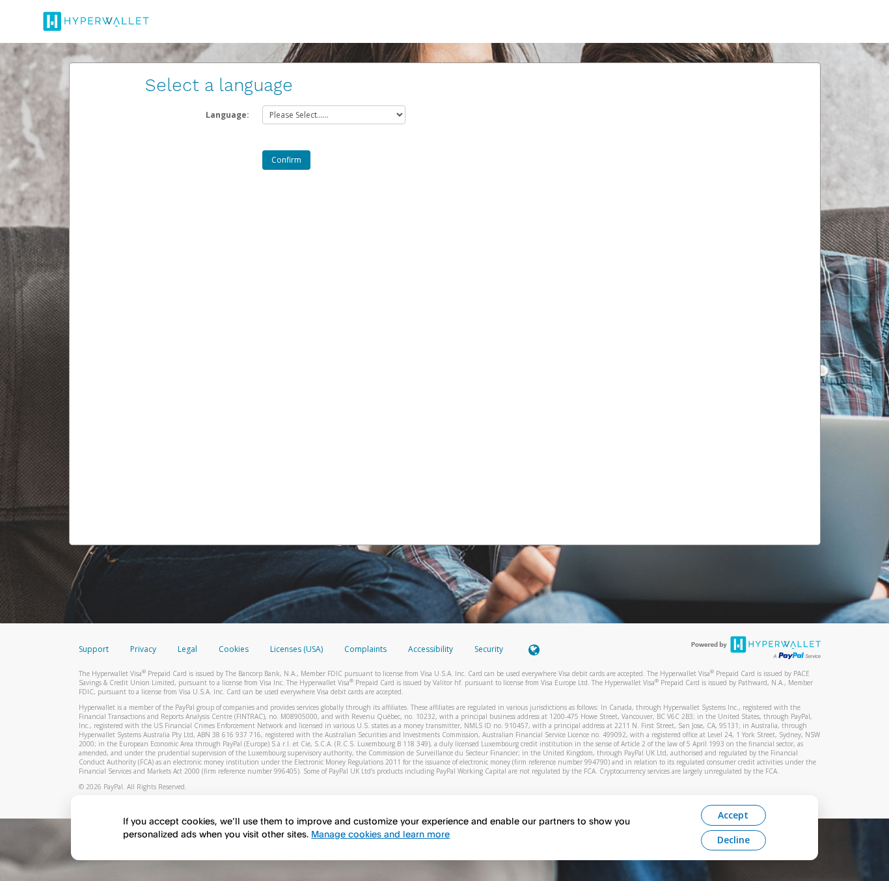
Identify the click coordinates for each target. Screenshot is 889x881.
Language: (227, 114)
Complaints (366, 649)
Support (94, 649)
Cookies (234, 649)
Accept (733, 815)
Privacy (143, 649)
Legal (187, 649)
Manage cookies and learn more (380, 833)
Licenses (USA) (297, 649)
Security (488, 649)
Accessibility (430, 649)
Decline (733, 840)
